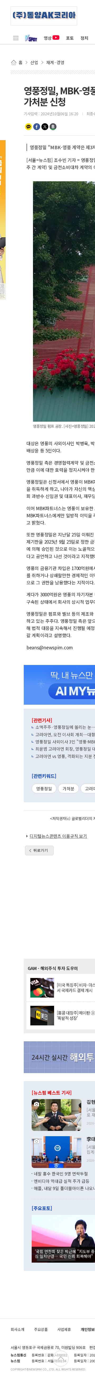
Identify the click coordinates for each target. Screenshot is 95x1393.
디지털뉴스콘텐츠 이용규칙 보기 (58, 836)
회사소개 (17, 1329)
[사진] (56, 1114)
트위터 (44, 126)
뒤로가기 (40, 850)
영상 (48, 38)
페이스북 (36, 126)
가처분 (68, 788)
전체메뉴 (16, 38)
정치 (84, 38)
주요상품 (41, 1329)
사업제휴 (64, 1329)
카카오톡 (28, 126)
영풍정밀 (44, 788)
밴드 (53, 126)
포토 (70, 38)
